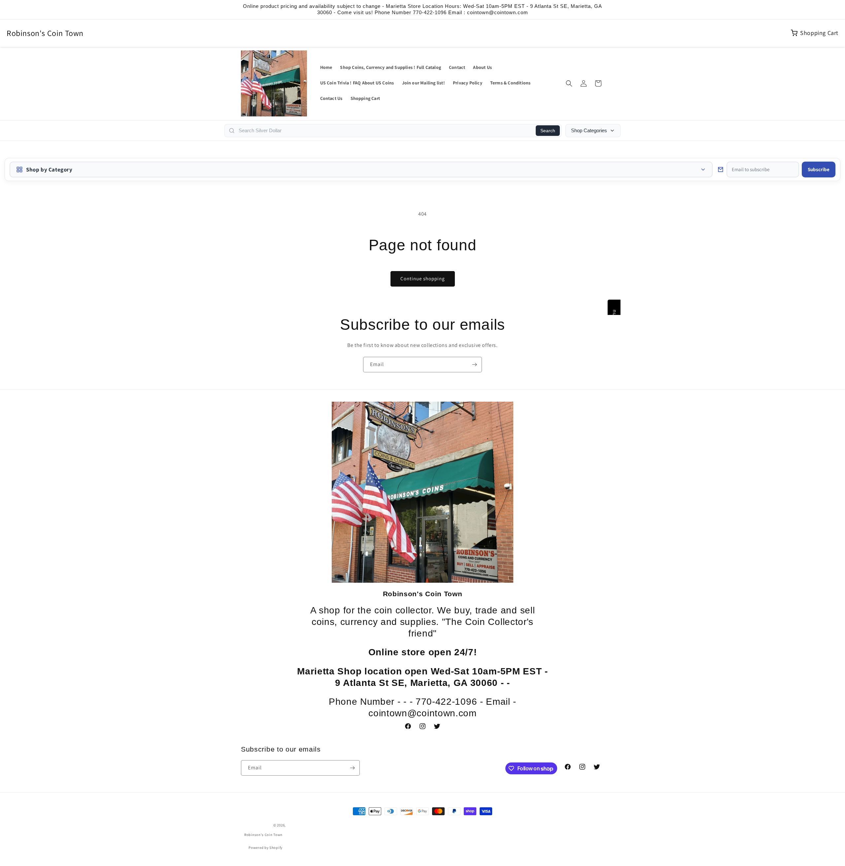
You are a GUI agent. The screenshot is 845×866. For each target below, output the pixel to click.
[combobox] (385, 130)
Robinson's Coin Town (45, 33)
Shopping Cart (819, 33)
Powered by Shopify (266, 847)
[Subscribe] (474, 364)
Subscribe (818, 169)
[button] (569, 83)
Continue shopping (422, 278)
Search (547, 130)
